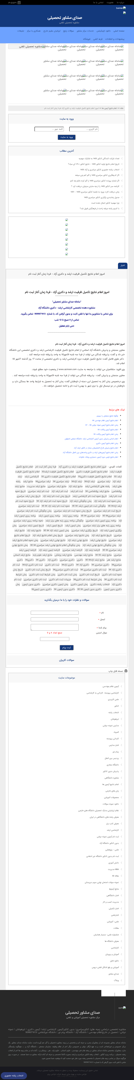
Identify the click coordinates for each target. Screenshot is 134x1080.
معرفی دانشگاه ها (112, 941)
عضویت (110, 2)
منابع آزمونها (114, 889)
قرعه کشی (97, 39)
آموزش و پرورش (112, 954)
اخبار (123, 265)
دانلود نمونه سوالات (111, 804)
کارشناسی (115, 947)
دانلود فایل (114, 960)
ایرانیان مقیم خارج (51, 31)
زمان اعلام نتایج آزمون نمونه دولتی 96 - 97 (101, 425)
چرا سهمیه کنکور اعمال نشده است (105, 203)
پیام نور (116, 751)
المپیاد (116, 732)
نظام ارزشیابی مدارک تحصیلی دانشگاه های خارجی (98, 810)
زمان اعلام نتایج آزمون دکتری (107, 443)
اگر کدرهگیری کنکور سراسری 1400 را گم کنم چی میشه (97, 175)
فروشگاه (86, 39)
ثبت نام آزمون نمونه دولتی (108, 836)
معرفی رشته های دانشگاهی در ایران (104, 817)
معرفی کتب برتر (112, 823)
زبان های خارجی (112, 791)
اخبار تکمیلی (114, 908)
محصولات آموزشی (111, 797)
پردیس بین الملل (112, 758)
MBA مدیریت (113, 869)
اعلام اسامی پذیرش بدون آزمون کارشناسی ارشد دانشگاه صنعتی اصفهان (91, 438)
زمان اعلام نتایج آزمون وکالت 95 (106, 434)
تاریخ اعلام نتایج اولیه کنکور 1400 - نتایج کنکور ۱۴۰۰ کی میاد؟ (93, 164)
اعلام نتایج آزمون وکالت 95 (108, 429)
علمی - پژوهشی (112, 849)
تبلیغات (20, 31)
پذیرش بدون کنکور (111, 771)
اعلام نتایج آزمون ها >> (108, 108)
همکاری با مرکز (34, 31)
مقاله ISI (115, 875)
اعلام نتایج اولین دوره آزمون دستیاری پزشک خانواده (98, 457)
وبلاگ (116, 980)
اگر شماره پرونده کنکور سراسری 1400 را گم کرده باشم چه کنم (94, 180)
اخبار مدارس (114, 745)
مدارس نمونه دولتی (111, 725)
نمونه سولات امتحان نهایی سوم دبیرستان (102, 882)
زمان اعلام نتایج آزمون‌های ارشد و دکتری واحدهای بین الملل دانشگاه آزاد (90, 452)
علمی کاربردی (113, 699)
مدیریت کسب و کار (111, 902)
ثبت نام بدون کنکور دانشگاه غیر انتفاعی (102, 856)
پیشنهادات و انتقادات (114, 39)
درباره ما (120, 2)
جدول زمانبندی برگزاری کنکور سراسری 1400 (101, 197)
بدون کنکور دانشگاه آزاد (109, 843)
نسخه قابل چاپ (116, 671)
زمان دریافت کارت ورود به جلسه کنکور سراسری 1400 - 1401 (95, 191)
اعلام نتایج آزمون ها (110, 784)
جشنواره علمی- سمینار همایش (106, 934)
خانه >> (120, 108)
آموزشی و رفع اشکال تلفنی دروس (105, 967)
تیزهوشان (115, 719)
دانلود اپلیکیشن (104, 31)
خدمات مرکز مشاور (85, 31)
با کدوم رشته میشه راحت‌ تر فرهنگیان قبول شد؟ (99, 208)
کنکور (116, 706)
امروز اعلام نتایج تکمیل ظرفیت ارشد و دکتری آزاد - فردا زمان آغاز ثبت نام (66, 274)
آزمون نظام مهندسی (111, 686)
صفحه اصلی (119, 31)
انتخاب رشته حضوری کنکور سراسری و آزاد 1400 (99, 169)
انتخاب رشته (114, 712)
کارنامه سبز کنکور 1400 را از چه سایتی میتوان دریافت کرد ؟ (95, 186)
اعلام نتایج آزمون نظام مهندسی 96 (105, 420)
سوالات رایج (68, 31)
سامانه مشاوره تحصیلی (50, 1070)
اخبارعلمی (115, 915)
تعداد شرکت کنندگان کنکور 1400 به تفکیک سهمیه (99, 158)
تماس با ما (98, 2)
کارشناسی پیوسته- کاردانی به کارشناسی (103, 693)
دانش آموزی (114, 862)
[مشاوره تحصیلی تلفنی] (124, 13)
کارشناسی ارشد (113, 830)
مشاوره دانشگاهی (112, 777)
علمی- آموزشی (113, 921)
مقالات (116, 928)
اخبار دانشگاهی (113, 895)
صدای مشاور (114, 974)
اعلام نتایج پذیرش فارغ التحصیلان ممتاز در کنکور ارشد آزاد (96, 448)
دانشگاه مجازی (113, 764)
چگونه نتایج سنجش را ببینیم (107, 416)
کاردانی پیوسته (113, 738)
